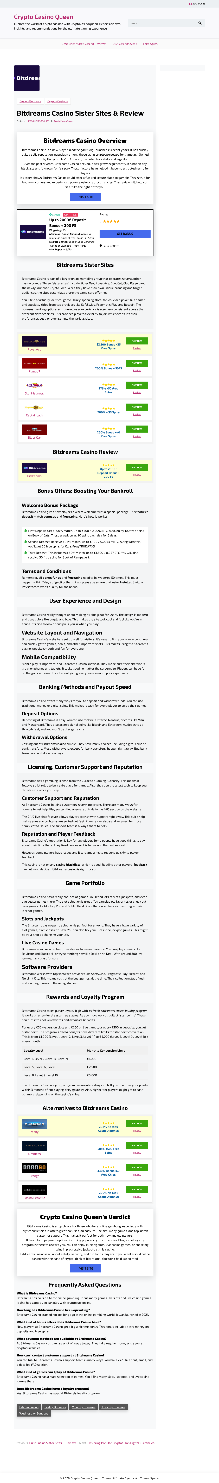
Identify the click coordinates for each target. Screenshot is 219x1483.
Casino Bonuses (30, 101)
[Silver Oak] (34, 429)
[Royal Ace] (34, 341)
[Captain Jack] (34, 408)
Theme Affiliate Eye (116, 1478)
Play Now (137, 340)
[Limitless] (34, 1146)
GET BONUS (125, 233)
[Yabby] (34, 1124)
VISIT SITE (86, 197)
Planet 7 (34, 371)
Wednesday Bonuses (33, 1413)
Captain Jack (34, 415)
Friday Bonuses (55, 1407)
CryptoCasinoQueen (63, 121)
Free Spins (150, 44)
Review (137, 348)
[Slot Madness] (34, 385)
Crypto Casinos (57, 101)
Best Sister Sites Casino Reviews (84, 44)
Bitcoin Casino (28, 1407)
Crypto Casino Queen (43, 16)
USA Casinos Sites (125, 44)
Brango (34, 1176)
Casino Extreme (34, 1198)
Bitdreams (34, 476)
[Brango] (34, 1168)
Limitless (34, 1154)
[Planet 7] (34, 363)
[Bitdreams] (34, 468)
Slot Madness (34, 393)
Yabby (34, 1132)
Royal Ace (34, 349)
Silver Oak (34, 437)
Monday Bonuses (83, 1407)
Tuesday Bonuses (113, 1407)
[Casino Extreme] (34, 1190)
